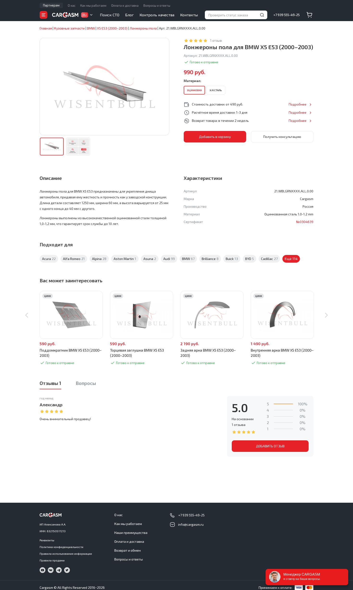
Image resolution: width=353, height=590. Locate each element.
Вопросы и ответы (156, 5)
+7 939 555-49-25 (286, 15)
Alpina (99, 259)
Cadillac (269, 259)
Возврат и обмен (127, 550)
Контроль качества (157, 14)
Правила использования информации (66, 553)
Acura (49, 259)
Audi (169, 259)
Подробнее (297, 104)
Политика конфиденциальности (61, 547)
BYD (249, 259)
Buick (232, 259)
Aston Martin (125, 259)
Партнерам (51, 5)
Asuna (149, 259)
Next (326, 315)
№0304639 (304, 222)
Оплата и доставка (125, 5)
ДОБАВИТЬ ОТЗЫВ (270, 446)
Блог (129, 14)
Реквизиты (47, 540)
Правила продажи (52, 560)
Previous (26, 315)
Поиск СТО (109, 14)
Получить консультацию (282, 137)
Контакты (189, 14)
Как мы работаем (93, 5)
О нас (71, 5)
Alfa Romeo (74, 259)
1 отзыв (216, 40)
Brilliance (210, 259)
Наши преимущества (130, 533)
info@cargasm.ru (191, 524)
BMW (188, 259)
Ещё (291, 259)
